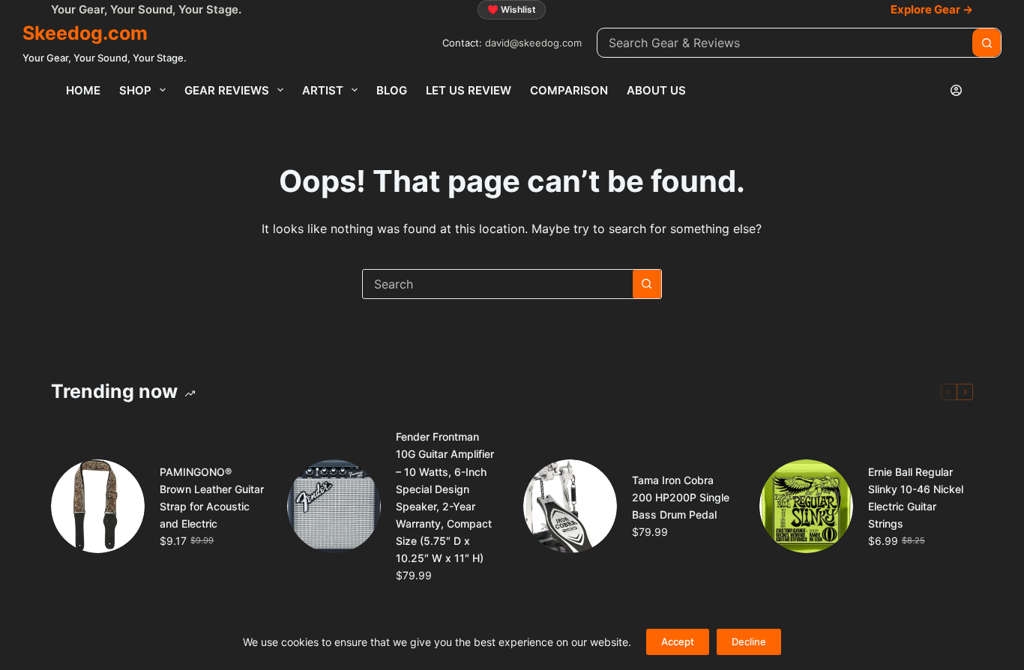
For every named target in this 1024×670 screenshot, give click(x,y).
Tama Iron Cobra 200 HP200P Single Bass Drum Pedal (680, 497)
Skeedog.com (85, 33)
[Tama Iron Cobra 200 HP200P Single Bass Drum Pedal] (570, 506)
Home (83, 90)
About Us (656, 90)
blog (391, 90)
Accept (677, 642)
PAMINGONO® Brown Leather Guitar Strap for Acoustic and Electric (212, 497)
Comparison (569, 90)
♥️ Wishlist (511, 9)
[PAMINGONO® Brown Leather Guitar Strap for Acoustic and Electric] (98, 506)
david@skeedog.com (533, 43)
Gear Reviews (226, 90)
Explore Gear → (932, 9)
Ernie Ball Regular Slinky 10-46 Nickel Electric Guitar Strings (915, 497)
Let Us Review (468, 90)
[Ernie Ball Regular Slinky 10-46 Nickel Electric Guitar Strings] (806, 506)
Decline (749, 642)
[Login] (956, 90)
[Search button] (986, 42)
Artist (322, 90)
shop (135, 90)
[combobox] (784, 43)
